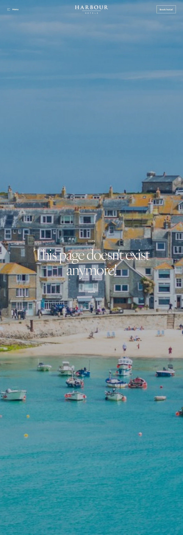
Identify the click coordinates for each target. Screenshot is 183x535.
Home (91, 291)
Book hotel (166, 9)
